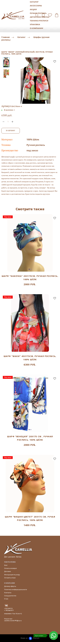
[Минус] (3, 121)
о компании (36, 28)
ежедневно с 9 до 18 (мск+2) (13, 613)
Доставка (7, 571)
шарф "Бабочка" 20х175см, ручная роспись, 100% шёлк (30, 278)
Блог (5, 565)
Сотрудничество (10, 596)
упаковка (35, 24)
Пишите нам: (8, 619)
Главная (5, 37)
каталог (34, 2)
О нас (6, 599)
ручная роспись (38, 13)
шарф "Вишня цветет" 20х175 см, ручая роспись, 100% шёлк (30, 518)
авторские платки (39, 17)
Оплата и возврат (10, 568)
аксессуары (36, 5)
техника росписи (39, 20)
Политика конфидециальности (15, 589)
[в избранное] (54, 61)
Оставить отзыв (9, 578)
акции (33, 9)
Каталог (21, 37)
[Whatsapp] (53, 635)
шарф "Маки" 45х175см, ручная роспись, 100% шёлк (30, 358)
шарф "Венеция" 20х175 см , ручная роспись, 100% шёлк (30, 438)
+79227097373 (8, 608)
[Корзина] (57, 15)
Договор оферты (10, 586)
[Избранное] (50, 15)
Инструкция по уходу (12, 575)
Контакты (7, 593)
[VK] (6, 605)
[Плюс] (12, 121)
